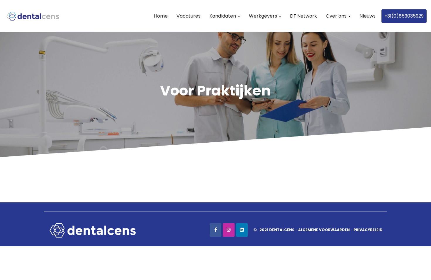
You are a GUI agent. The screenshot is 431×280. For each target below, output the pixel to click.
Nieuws (367, 16)
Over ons (337, 16)
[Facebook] (215, 230)
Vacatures (189, 16)
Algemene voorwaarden (324, 229)
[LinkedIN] (242, 230)
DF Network (303, 16)
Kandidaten (223, 16)
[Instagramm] (229, 230)
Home (161, 16)
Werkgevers (263, 16)
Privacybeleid (368, 229)
